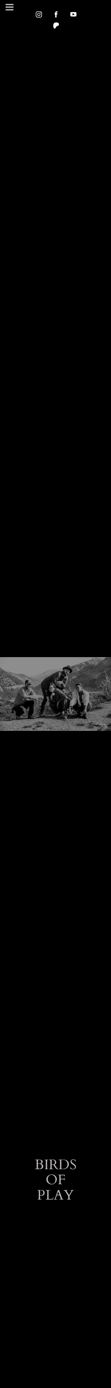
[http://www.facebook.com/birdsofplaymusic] (56, 14)
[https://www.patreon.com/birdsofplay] (56, 25)
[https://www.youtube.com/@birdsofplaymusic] (73, 14)
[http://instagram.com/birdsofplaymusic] (39, 14)
